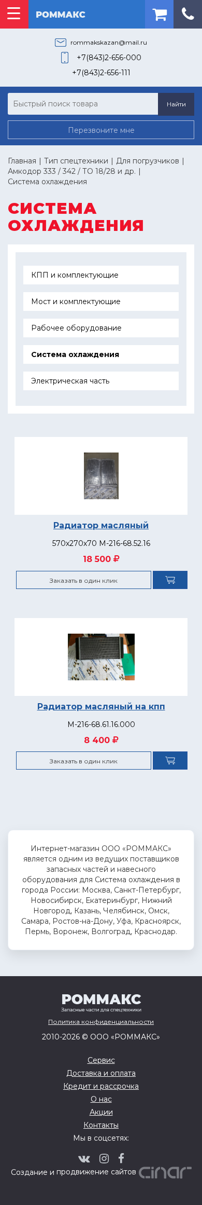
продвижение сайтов (96, 1171)
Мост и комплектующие (76, 301)
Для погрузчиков (147, 161)
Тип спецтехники (76, 161)
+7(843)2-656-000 (109, 57)
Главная (22, 161)
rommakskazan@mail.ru (108, 42)
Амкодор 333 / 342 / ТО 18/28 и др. (72, 171)
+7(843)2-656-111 (101, 72)
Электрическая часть (70, 381)
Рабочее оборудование (76, 328)
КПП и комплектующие (75, 275)
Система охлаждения (47, 181)
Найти (176, 104)
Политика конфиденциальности (101, 1021)
